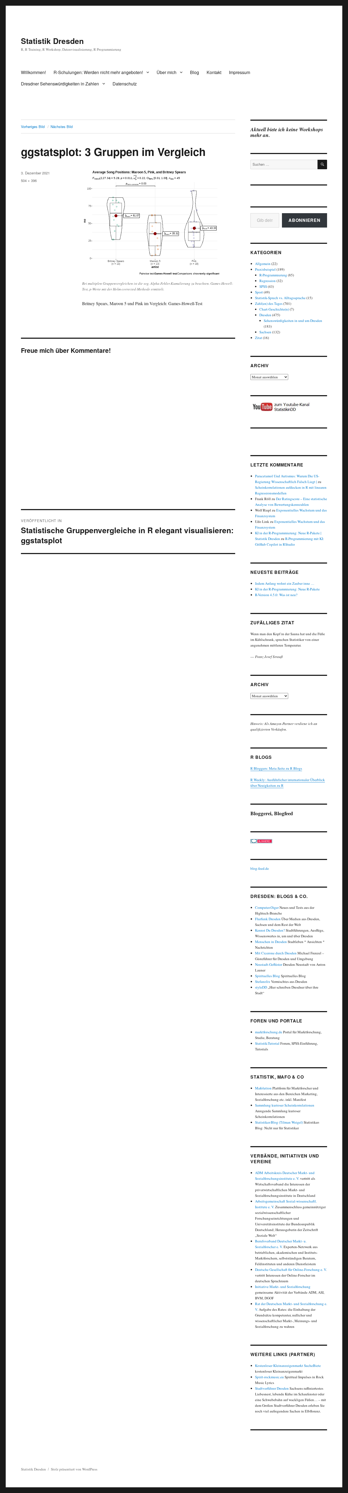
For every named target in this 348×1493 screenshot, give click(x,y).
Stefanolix (262, 981)
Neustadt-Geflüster (268, 964)
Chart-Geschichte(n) (274, 309)
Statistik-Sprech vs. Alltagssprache (280, 297)
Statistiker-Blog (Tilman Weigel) (279, 1122)
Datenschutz (125, 84)
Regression (267, 280)
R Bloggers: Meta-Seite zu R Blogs (276, 768)
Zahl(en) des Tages (268, 303)
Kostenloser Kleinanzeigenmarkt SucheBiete (288, 1365)
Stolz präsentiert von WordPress (74, 1469)
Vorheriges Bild (33, 126)
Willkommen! (33, 72)
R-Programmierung (273, 275)
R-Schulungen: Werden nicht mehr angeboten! (98, 72)
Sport (259, 292)
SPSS (263, 286)
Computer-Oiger (267, 907)
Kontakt (214, 72)
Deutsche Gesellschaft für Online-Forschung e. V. (291, 1269)
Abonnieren (304, 220)
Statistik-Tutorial (267, 1043)
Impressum (239, 72)
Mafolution (263, 1088)
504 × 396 (29, 180)
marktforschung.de (268, 1032)
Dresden (265, 314)
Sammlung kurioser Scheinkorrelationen (284, 1105)
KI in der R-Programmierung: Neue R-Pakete (287, 589)
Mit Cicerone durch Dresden (276, 953)
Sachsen (265, 332)
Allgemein (263, 263)
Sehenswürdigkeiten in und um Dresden (293, 320)
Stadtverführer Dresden (272, 1388)
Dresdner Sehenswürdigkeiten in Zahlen (60, 84)
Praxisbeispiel (265, 269)
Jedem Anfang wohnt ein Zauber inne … (284, 583)
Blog (194, 72)
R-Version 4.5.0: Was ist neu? (276, 594)
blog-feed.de (259, 868)
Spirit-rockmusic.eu (269, 1376)
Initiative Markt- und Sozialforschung (282, 1286)
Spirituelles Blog (267, 975)
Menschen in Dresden (271, 941)
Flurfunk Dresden (268, 918)
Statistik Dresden (52, 40)
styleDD (261, 987)
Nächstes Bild (62, 126)
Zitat (258, 337)
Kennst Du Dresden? (270, 930)
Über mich (166, 72)
